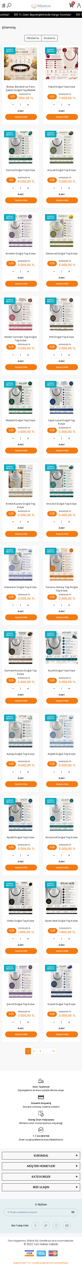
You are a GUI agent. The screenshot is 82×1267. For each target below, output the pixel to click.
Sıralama (49, 38)
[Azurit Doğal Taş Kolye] (61, 648)
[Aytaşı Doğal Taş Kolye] (20, 732)
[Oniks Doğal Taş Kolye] (20, 898)
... (46, 1051)
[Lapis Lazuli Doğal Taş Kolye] (61, 398)
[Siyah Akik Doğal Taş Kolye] (61, 898)
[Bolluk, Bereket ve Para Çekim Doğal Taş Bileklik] (20, 64)
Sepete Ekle (21, 116)
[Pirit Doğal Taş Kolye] (61, 315)
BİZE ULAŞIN (41, 1187)
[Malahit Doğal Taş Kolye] (20, 398)
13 (53, 1051)
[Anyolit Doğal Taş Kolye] (61, 148)
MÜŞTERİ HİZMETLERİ (41, 1166)
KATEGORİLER (41, 1177)
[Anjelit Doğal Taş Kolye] (61, 732)
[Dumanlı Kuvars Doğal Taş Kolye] (20, 648)
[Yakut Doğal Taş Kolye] (61, 64)
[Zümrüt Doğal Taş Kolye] (20, 148)
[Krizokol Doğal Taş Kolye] (61, 481)
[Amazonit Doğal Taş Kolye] (61, 815)
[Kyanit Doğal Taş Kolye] (61, 982)
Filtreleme (33, 38)
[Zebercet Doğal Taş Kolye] (61, 231)
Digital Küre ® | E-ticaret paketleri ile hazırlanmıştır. (41, 1262)
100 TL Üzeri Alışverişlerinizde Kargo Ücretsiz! (38, 15)
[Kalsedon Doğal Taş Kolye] (20, 565)
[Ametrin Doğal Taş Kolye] (20, 231)
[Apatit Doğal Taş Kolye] (20, 815)
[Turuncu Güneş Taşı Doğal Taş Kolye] (61, 565)
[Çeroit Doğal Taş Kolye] (20, 982)
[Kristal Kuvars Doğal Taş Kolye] (20, 481)
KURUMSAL (41, 1156)
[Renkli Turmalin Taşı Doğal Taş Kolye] (20, 315)
